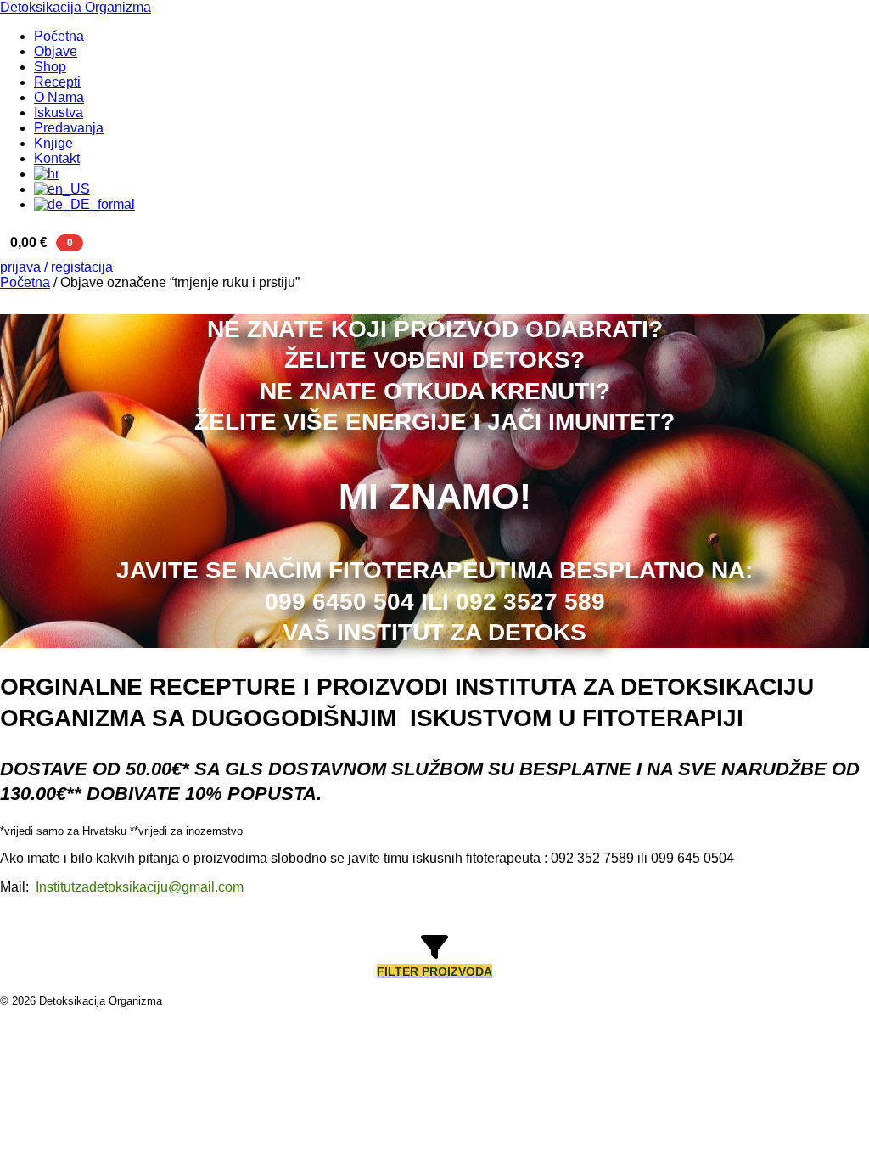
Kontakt (57, 158)
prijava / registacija (56, 267)
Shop (50, 66)
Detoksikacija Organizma (75, 7)
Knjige (53, 143)
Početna (59, 36)
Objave (55, 51)
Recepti (57, 82)
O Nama (59, 97)
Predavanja (69, 128)
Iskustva (58, 112)
